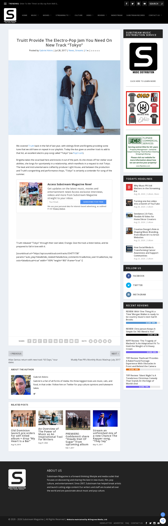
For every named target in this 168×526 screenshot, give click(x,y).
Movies (46, 15)
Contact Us (154, 15)
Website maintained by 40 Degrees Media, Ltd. (87, 519)
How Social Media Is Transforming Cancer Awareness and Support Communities (146, 251)
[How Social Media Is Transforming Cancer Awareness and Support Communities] (129, 249)
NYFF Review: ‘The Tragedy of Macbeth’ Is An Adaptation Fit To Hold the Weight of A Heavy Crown (142, 344)
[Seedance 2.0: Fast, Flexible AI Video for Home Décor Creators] (129, 215)
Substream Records (135, 15)
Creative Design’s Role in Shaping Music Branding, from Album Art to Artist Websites (146, 233)
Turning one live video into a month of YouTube (147, 202)
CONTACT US (137, 523)
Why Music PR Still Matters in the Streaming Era (147, 188)
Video (88, 15)
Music (34, 15)
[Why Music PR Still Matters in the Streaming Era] (129, 187)
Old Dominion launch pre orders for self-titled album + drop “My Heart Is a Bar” (23, 436)
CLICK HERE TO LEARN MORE (143, 81)
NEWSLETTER (106, 523)
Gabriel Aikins (46, 50)
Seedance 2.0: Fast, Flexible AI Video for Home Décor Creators (145, 216)
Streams (79, 50)
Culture (78, 15)
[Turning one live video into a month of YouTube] (129, 202)
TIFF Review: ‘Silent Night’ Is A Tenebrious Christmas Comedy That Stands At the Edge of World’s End (141, 379)
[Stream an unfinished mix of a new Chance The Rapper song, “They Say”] (105, 418)
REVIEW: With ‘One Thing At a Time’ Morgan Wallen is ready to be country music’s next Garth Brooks (142, 315)
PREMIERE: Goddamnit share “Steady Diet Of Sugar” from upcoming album (77, 439)
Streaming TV (62, 15)
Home (24, 15)
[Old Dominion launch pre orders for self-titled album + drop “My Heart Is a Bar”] (23, 418)
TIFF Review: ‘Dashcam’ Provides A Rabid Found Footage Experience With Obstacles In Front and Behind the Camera (142, 362)
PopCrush (78, 153)
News (71, 50)
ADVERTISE (118, 523)
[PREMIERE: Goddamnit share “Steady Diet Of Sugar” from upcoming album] (78, 420)
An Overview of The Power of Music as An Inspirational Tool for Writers (50, 434)
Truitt (31, 145)
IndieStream (116, 15)
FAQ (127, 523)
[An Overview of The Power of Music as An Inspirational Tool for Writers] (50, 417)
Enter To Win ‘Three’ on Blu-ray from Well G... (39, 3)
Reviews (101, 15)
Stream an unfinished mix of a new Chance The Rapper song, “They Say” (105, 436)
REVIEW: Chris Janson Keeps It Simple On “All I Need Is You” (141, 330)
